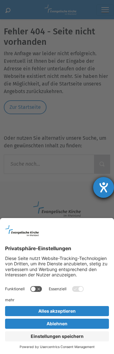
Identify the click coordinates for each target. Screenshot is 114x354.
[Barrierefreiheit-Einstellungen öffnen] (103, 187)
